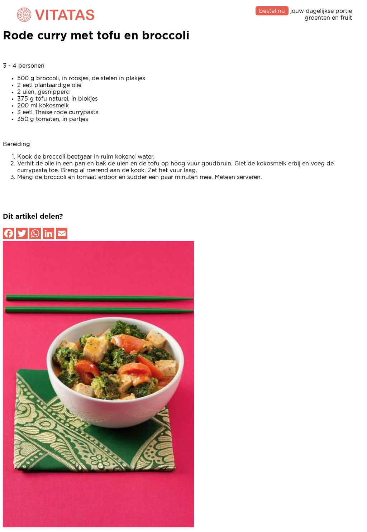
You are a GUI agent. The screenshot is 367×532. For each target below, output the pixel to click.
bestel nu (272, 11)
